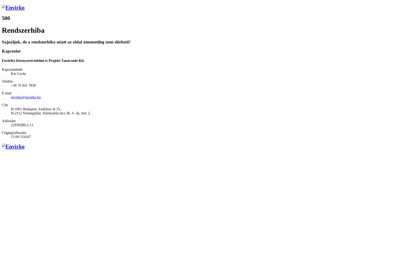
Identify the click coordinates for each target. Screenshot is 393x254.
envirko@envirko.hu (26, 97)
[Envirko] (196, 8)
